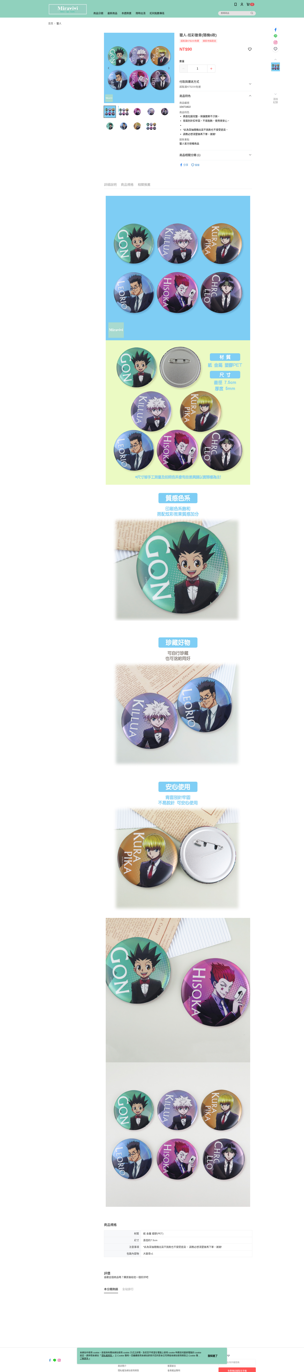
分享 (185, 164)
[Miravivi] (67, 9)
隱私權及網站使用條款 (128, 1370)
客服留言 (171, 1366)
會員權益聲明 (173, 1370)
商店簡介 (122, 1366)
